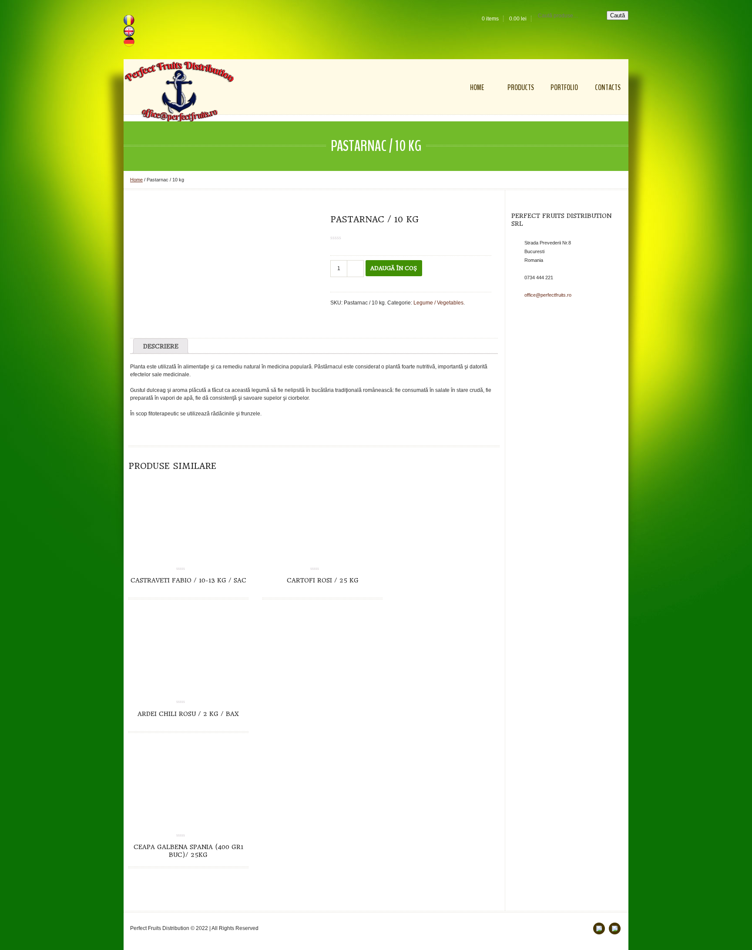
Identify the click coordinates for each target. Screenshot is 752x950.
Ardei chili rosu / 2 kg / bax (188, 713)
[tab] (160, 346)
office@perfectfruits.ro (547, 295)
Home (136, 179)
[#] (615, 928)
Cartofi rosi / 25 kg (323, 580)
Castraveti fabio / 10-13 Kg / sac (188, 580)
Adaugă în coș (393, 268)
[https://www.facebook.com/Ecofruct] (599, 928)
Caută (617, 15)
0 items (490, 19)
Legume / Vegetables (438, 303)
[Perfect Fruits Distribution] (179, 91)
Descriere (160, 346)
